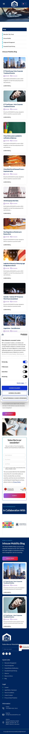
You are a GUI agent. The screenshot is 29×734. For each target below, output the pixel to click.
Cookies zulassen (14, 388)
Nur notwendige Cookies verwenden (15, 398)
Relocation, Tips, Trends (8, 34)
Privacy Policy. (17, 482)
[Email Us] (3, 715)
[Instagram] (6, 654)
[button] (24, 3)
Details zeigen (20, 383)
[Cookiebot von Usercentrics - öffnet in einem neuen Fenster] (20, 335)
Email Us (8, 713)
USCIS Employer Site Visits (10, 201)
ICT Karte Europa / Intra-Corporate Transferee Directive (12, 582)
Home (12, 16)
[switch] (25, 367)
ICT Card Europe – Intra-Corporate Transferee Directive (12, 616)
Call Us (7, 706)
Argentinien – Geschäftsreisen (11, 328)
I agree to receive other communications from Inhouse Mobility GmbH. (15, 468)
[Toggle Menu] (4, 3)
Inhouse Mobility (7, 38)
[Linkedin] (10, 654)
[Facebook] (3, 654)
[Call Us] (3, 708)
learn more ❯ (7, 85)
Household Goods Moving (9, 46)
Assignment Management (9, 42)
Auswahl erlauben (14, 393)
